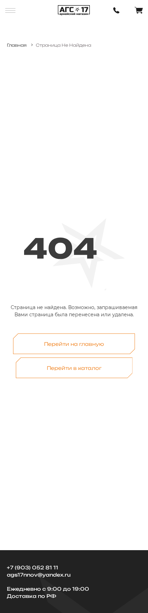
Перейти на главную (74, 344)
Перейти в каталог (74, 368)
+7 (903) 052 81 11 (32, 567)
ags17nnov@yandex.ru (39, 575)
